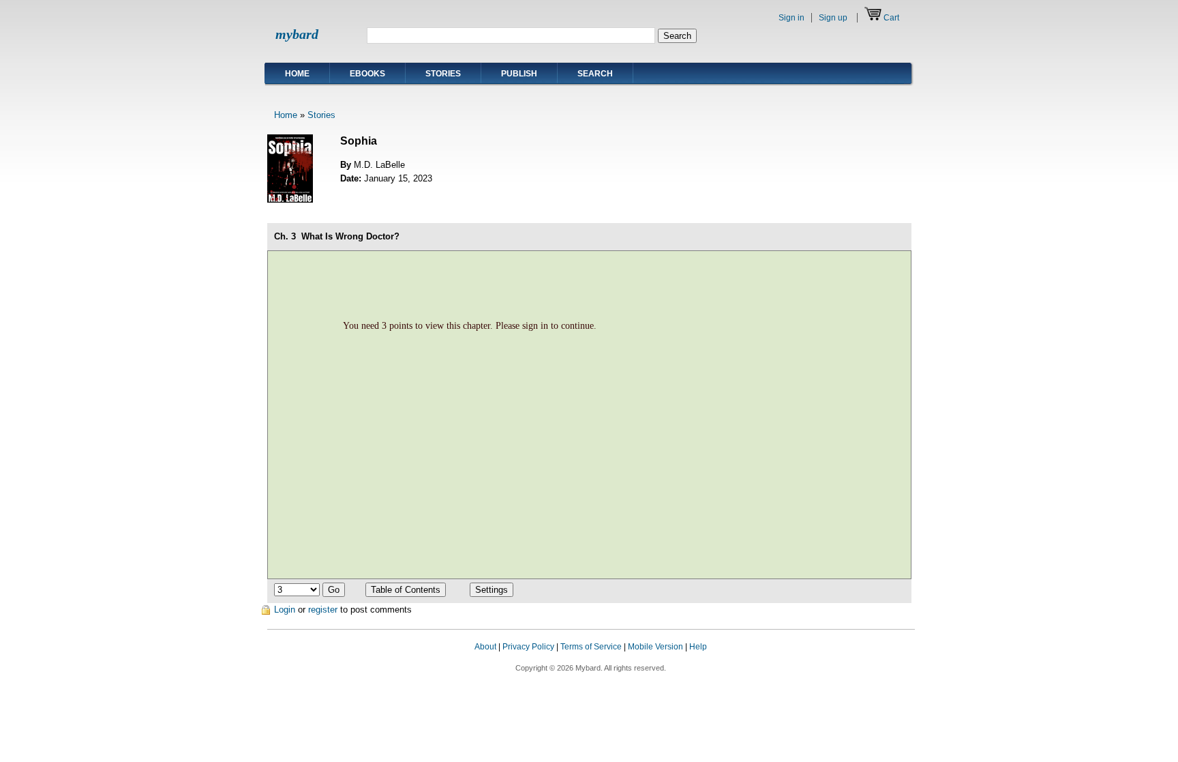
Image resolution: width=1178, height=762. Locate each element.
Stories (443, 73)
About (485, 646)
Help (698, 646)
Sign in (791, 18)
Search (595, 73)
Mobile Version (655, 646)
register (322, 609)
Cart (891, 18)
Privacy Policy (528, 646)
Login (284, 609)
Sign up (833, 18)
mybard (296, 34)
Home (297, 73)
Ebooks (367, 73)
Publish (519, 73)
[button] (887, 659)
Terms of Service (591, 646)
